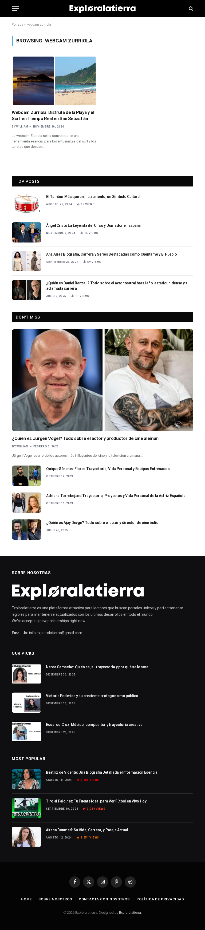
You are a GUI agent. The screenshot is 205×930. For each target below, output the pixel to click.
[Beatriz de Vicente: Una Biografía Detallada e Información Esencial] (26, 779)
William (22, 126)
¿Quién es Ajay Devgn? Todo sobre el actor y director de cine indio (102, 522)
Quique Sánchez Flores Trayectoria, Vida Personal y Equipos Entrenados (108, 469)
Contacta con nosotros (104, 899)
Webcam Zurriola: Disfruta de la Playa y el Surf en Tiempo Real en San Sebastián (53, 115)
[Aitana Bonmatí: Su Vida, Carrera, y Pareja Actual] (26, 837)
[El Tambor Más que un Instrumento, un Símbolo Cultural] (26, 203)
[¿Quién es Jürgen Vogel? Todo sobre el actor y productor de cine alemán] (102, 380)
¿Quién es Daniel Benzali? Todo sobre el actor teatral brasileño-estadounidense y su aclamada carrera (118, 286)
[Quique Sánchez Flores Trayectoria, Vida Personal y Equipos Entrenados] (26, 476)
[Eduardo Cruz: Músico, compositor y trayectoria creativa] (26, 731)
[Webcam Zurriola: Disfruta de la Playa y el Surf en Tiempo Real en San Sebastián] (55, 81)
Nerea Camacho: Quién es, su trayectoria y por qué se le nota (97, 667)
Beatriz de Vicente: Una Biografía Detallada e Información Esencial (102, 772)
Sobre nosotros (55, 899)
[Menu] (15, 9)
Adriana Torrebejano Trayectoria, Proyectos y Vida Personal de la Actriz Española (116, 496)
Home (26, 899)
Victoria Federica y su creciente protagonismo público (92, 696)
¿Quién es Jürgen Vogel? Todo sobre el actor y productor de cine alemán (85, 438)
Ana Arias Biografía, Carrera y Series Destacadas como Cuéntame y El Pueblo (111, 254)
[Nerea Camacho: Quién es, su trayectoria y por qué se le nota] (26, 674)
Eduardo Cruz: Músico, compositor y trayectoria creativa (94, 724)
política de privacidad (160, 899)
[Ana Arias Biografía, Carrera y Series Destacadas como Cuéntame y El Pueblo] (26, 261)
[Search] (190, 9)
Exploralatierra (130, 913)
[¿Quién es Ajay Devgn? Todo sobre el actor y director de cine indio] (26, 529)
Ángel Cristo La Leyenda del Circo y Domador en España (93, 225)
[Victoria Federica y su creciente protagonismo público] (26, 703)
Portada (17, 24)
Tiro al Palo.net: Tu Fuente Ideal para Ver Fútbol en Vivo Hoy (96, 801)
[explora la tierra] (102, 8)
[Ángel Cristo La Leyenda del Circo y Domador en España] (26, 232)
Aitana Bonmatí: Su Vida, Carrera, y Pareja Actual (87, 830)
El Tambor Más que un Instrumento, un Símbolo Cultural (93, 196)
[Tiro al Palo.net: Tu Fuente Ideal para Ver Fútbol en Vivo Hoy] (26, 808)
